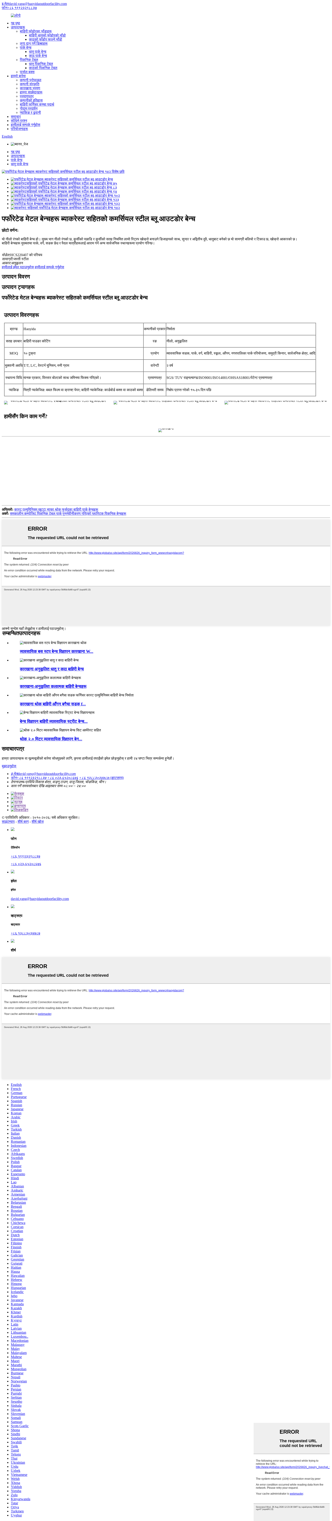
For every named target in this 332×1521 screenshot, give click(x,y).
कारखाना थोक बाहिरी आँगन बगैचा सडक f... (53, 704)
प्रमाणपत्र (27, 96)
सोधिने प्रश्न (19, 121)
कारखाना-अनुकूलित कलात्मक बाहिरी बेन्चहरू (53, 686)
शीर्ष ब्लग (23, 821)
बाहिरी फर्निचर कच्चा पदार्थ (37, 104)
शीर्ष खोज (38, 821)
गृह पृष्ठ (15, 23)
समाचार (16, 116)
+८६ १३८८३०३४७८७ (25, 933)
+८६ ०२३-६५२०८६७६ (26, 864)
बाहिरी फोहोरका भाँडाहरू (36, 31)
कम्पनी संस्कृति (29, 84)
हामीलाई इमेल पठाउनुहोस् (18, 267)
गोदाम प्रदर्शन (28, 108)
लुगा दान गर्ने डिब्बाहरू (34, 43)
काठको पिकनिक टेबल (43, 68)
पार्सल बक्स (27, 72)
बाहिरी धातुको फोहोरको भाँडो (47, 35)
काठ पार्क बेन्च (38, 56)
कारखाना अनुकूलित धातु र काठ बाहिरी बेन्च (52, 669)
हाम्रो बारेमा (18, 76)
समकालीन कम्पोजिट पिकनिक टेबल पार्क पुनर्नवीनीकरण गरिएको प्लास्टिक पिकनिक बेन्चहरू (68, 513)
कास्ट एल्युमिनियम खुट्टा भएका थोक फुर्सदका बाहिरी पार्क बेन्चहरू (56, 509)
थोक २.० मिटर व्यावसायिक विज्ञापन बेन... (51, 739)
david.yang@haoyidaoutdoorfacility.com (40, 899)
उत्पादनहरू (18, 27)
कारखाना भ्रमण (30, 88)
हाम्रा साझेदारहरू (31, 92)
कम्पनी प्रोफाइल (30, 80)
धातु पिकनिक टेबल (41, 64)
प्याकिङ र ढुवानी (30, 112)
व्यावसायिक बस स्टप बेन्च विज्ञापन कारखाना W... (56, 651)
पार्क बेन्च (25, 47)
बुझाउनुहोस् (9, 766)
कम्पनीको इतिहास (31, 100)
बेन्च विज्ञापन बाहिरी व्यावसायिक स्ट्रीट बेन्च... (54, 721)
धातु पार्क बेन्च (37, 51)
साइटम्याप (8, 821)
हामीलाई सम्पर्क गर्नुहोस (25, 125)
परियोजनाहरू (19, 129)
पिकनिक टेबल (29, 60)
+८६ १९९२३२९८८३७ (25, 856)
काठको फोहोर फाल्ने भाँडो (45, 39)
